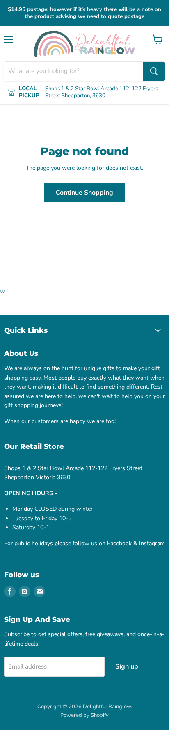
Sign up (126, 666)
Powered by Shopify (84, 715)
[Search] (154, 71)
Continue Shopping (84, 192)
